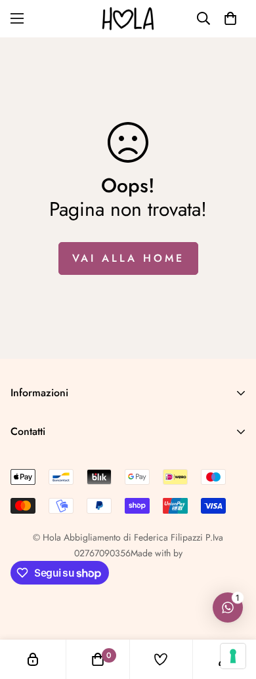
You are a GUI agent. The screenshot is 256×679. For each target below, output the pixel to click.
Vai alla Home (128, 258)
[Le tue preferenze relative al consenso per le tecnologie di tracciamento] (233, 656)
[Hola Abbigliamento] (128, 18)
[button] (230, 18)
